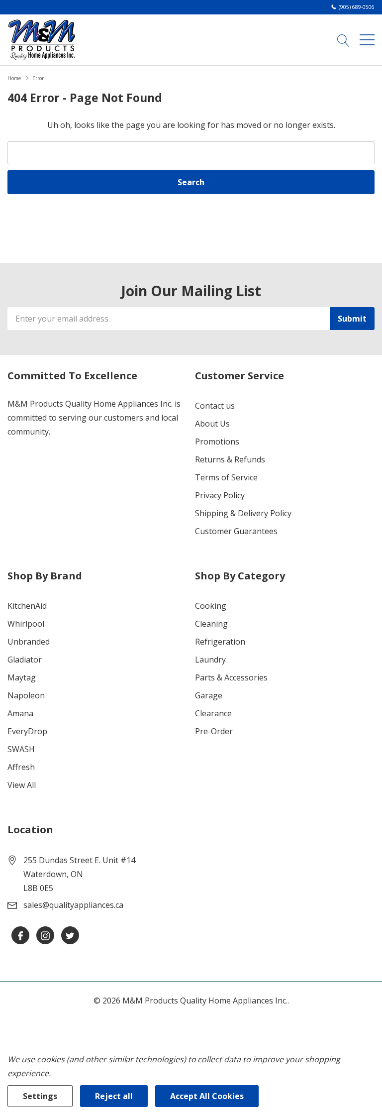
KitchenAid (27, 605)
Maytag (21, 677)
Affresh (21, 767)
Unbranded (28, 641)
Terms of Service (226, 477)
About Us (212, 423)
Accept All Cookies (207, 1096)
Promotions (217, 441)
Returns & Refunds (230, 459)
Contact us (215, 405)
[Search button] (343, 40)
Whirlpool (25, 623)
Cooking (210, 605)
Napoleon (26, 695)
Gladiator (24, 659)
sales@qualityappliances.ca (73, 904)
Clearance (213, 713)
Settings (40, 1096)
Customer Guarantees (236, 531)
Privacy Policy (220, 495)
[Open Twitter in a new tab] (70, 935)
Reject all (114, 1096)
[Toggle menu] (367, 39)
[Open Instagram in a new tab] (45, 935)
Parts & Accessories (231, 677)
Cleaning (211, 623)
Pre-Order (214, 731)
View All (21, 785)
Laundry (210, 659)
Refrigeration (220, 641)
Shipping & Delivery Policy (243, 513)
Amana (20, 713)
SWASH (21, 749)
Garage (208, 695)
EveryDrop (27, 731)
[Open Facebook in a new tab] (20, 935)
